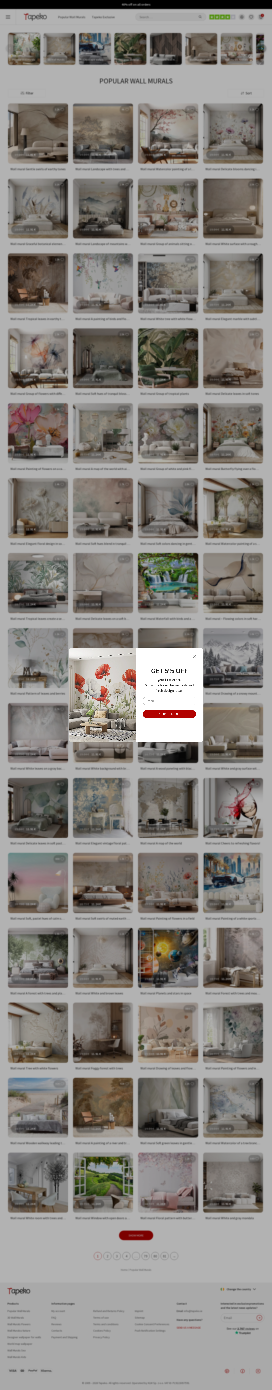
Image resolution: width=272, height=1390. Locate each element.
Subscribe (169, 714)
